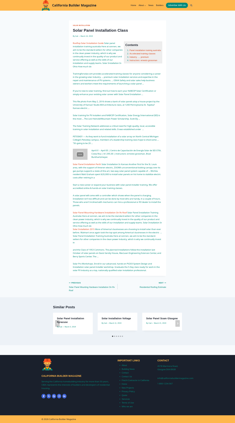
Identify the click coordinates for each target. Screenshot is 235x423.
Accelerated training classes (142, 53)
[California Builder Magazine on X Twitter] (49, 396)
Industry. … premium (139, 57)
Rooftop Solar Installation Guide (88, 43)
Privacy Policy (128, 391)
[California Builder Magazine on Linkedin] (64, 396)
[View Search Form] (191, 5)
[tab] (112, 336)
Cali (76, 36)
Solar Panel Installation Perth (87, 164)
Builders (160, 5)
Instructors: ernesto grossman (143, 60)
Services (126, 399)
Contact (125, 373)
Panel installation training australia (145, 50)
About (124, 365)
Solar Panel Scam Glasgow (162, 318)
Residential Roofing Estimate (153, 285)
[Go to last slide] (57, 323)
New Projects (128, 388)
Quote (124, 395)
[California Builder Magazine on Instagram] (59, 396)
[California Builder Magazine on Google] (54, 396)
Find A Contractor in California (135, 380)
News (150, 5)
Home (133, 5)
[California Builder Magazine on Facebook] (43, 396)
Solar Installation (81, 25)
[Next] (177, 323)
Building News (128, 369)
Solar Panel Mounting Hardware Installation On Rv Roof (100, 212)
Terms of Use (128, 403)
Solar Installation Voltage (116, 318)
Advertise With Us (177, 5)
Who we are (127, 406)
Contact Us (127, 376)
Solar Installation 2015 (84, 229)
